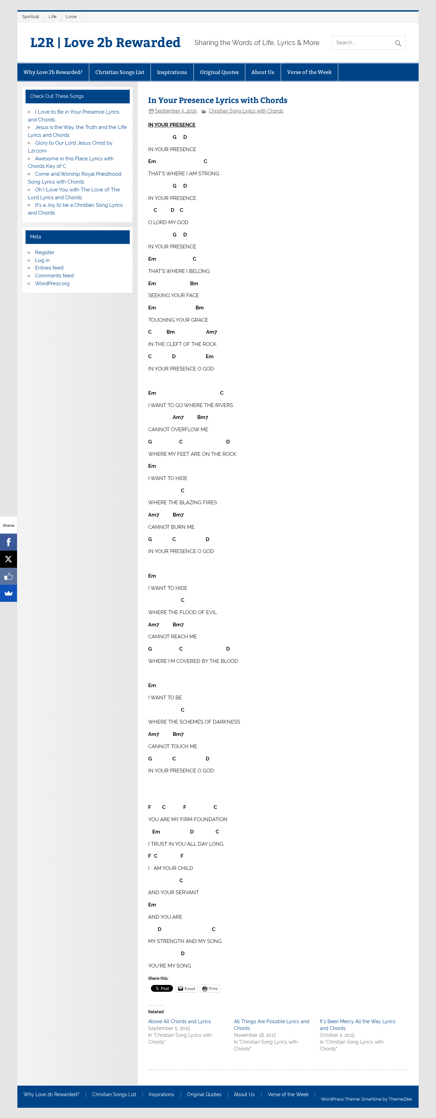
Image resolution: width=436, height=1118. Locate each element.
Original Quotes (219, 72)
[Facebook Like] (8, 576)
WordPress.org (52, 283)
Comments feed (54, 276)
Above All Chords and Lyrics (179, 1021)
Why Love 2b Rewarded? (53, 72)
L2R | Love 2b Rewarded (105, 41)
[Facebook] (8, 542)
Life (53, 16)
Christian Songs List (119, 72)
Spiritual (30, 16)
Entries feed (49, 268)
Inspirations (172, 72)
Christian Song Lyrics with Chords (246, 111)
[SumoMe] (8, 593)
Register (44, 252)
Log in (42, 260)
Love (71, 16)
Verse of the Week (309, 72)
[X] (8, 559)
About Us (262, 72)
